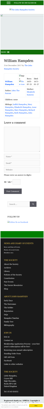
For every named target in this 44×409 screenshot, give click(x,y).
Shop (6, 289)
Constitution (9, 278)
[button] (3, 52)
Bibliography (9, 325)
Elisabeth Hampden (22, 107)
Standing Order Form (12, 353)
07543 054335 (13, 391)
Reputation (8, 311)
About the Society (11, 264)
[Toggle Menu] (8, 3)
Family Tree (8, 321)
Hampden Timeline (11, 318)
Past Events (8, 282)
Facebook (8, 360)
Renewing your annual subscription (18, 350)
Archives (7, 267)
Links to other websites (13, 364)
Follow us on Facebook (25, 3)
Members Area (8, 253)
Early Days (8, 300)
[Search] (33, 204)
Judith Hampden (20, 104)
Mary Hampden (20, 110)
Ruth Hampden (20, 112)
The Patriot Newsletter (13, 285)
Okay (35, 405)
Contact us (8, 340)
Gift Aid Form (9, 357)
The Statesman (10, 304)
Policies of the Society (13, 274)
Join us (7, 337)
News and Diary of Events (12, 247)
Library (7, 271)
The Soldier (8, 307)
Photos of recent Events (11, 250)
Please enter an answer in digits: (18, 175)
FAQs (6, 314)
